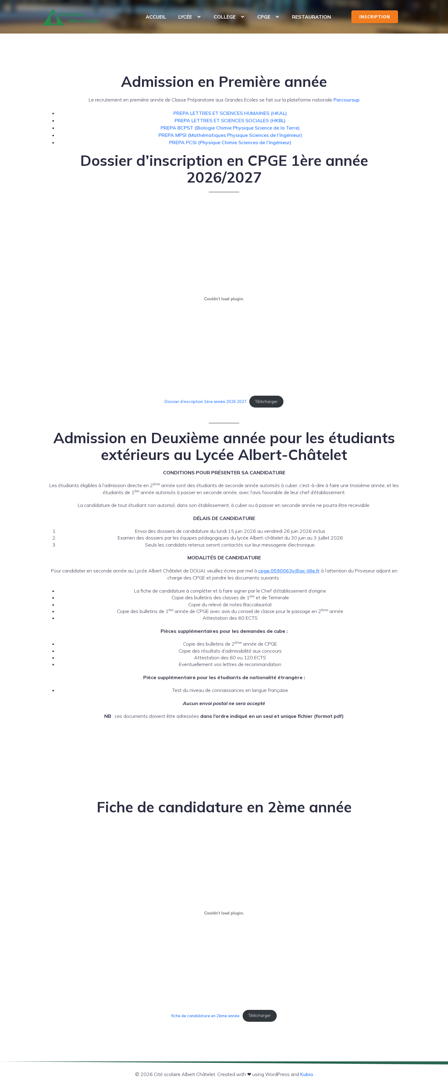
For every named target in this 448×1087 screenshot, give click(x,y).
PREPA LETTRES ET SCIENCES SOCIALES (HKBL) (230, 120)
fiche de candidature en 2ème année (205, 1015)
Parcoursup (346, 100)
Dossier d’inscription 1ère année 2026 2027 (206, 401)
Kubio (306, 1074)
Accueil (156, 17)
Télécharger (266, 401)
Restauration (311, 17)
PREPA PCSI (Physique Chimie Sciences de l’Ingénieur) (230, 142)
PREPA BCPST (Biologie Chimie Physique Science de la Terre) (230, 128)
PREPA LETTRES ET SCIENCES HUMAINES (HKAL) (230, 113)
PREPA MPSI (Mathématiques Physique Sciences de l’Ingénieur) (230, 135)
